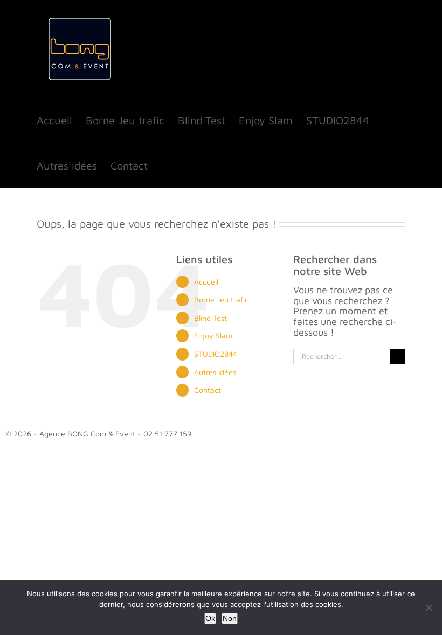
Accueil (206, 281)
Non (230, 618)
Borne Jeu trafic (221, 299)
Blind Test (210, 317)
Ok (210, 618)
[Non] (428, 607)
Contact (207, 389)
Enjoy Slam (213, 335)
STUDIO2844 (215, 353)
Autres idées (215, 372)
